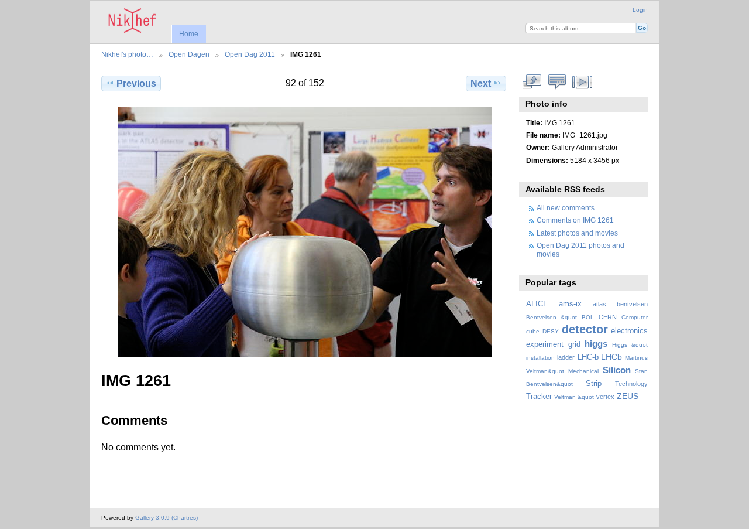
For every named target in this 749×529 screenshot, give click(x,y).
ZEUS (627, 396)
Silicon (617, 370)
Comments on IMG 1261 (575, 220)
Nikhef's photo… (127, 54)
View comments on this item (557, 82)
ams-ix (570, 304)
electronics (629, 331)
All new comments (566, 207)
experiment (545, 344)
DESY (550, 331)
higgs (596, 344)
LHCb (611, 356)
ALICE (537, 304)
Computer (634, 317)
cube (533, 331)
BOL (588, 317)
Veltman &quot (574, 397)
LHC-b (588, 357)
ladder (566, 357)
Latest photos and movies (577, 233)
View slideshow (582, 82)
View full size (532, 82)
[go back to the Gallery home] (132, 20)
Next (480, 83)
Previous (136, 83)
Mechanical (583, 371)
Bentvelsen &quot (551, 317)
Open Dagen (189, 54)
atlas (599, 304)
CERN (608, 316)
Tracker (539, 397)
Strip (594, 384)
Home (188, 34)
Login (640, 9)
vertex (605, 396)
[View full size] (305, 232)
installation (540, 357)
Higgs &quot (630, 345)
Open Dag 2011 (250, 54)
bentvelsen (632, 304)
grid (574, 344)
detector (585, 329)
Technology (631, 383)
